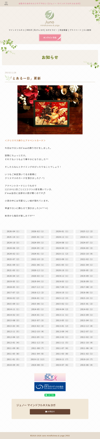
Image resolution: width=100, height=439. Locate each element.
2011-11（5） (62, 342)
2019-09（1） (87, 276)
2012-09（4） (62, 331)
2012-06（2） (13, 337)
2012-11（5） (13, 331)
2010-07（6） (62, 365)
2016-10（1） (62, 292)
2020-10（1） (62, 270)
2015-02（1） (62, 303)
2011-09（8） (13, 348)
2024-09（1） (38, 242)
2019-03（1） (62, 281)
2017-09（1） (62, 287)
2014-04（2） (62, 309)
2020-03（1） (38, 276)
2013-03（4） (13, 326)
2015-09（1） (13, 303)
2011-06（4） (87, 348)
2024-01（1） (38, 253)
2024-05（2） (38, 248)
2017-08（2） (87, 287)
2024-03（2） (87, 248)
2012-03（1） (62, 337)
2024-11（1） (87, 237)
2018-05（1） (13, 287)
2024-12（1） (62, 237)
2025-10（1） (13, 237)
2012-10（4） (38, 331)
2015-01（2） (87, 303)
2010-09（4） (13, 365)
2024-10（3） (13, 242)
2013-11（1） (62, 315)
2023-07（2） (13, 259)
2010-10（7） (87, 359)
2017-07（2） (13, 292)
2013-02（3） (38, 326)
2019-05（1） (13, 281)
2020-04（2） (13, 276)
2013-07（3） (38, 320)
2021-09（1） (13, 264)
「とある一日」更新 (25, 78)
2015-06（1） (38, 303)
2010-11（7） (62, 359)
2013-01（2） (62, 326)
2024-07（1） (87, 242)
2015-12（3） (62, 298)
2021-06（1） (38, 264)
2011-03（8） (62, 353)
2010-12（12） (38, 359)
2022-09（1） (62, 259)
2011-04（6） (38, 353)
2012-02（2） (87, 337)
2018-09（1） (87, 281)
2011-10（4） (87, 342)
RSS (68, 435)
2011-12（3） (38, 342)
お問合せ (51, 411)
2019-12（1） (62, 276)
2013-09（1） (87, 315)
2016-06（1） (87, 292)
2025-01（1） (38, 237)
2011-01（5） (13, 359)
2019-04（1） (38, 281)
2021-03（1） (13, 270)
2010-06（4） (87, 365)
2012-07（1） (87, 331)
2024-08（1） (62, 242)
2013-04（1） (87, 320)
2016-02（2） (13, 298)
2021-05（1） (62, 264)
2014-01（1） (38, 315)
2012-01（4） (13, 342)
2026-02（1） (38, 231)
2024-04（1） (62, 248)
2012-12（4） (87, 326)
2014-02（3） (13, 315)
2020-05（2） (87, 270)
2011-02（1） (87, 353)
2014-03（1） (87, 309)
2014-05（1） (38, 309)
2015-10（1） (87, 298)
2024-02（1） (13, 253)
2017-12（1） (38, 287)
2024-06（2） (13, 248)
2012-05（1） (38, 337)
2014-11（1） (13, 309)
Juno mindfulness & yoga (53, 435)
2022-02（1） (87, 259)
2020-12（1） (38, 270)
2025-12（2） (87, 231)
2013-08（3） (13, 320)
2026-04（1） (13, 231)
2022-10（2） (38, 259)
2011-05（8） (13, 353)
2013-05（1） (62, 320)
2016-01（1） (38, 298)
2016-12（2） (38, 292)
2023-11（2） (62, 253)
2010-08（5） (38, 365)
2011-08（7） (38, 348)
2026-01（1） (62, 231)
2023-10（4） (87, 253)
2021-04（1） (87, 264)
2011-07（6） (62, 348)
